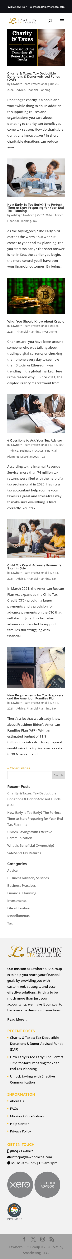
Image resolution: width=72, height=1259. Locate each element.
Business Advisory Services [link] (28, 878)
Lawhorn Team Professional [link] (29, 84)
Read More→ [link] (17, 1019)
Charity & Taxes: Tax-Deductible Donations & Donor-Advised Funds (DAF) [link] (33, 76)
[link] (22, 20)
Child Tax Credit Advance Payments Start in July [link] (34, 566)
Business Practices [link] (32, 450)
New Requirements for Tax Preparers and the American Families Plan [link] (35, 696)
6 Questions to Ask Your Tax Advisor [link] (34, 440)
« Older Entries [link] (18, 768)
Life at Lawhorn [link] (19, 908)
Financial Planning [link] (38, 90)
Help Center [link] (19, 1123)
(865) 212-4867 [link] (21, 1151)
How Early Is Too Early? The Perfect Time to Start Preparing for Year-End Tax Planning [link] (35, 208)
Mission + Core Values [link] (27, 1116)
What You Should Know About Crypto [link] (35, 321)
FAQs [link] (14, 1108)
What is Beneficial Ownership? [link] (31, 845)
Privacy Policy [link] (20, 1131)
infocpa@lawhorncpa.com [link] (31, 1157)
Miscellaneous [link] (29, 456)
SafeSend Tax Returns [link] (24, 853)
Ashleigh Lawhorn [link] (22, 215)
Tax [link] (35, 221)
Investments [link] (50, 331)
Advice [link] (21, 90)
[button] (62, 23)
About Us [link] (17, 1101)
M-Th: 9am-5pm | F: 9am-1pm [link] (34, 1163)
